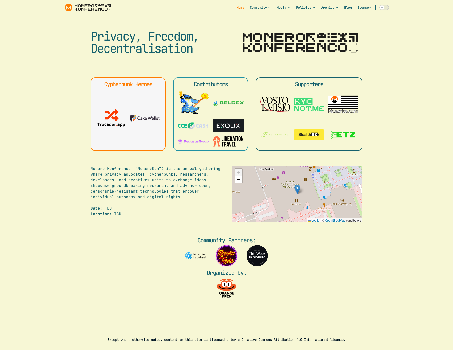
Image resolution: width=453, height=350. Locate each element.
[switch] (384, 7)
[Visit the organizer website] (226, 288)
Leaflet (315, 220)
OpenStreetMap (335, 220)
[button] (297, 189)
